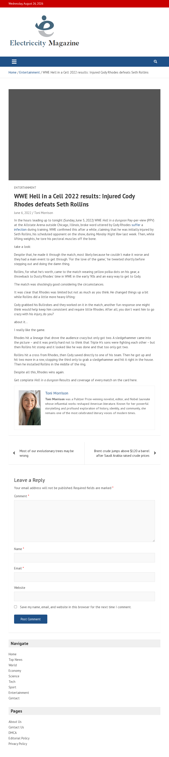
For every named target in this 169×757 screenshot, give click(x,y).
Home (13, 654)
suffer (136, 225)
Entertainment (25, 188)
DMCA (13, 733)
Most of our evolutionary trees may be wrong (47, 453)
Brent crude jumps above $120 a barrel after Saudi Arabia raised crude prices (121, 453)
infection (20, 229)
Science (14, 676)
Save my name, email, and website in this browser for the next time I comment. (75, 607)
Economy (15, 671)
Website (19, 588)
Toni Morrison (43, 213)
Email (19, 568)
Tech (12, 682)
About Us (15, 722)
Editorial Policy (19, 738)
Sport (12, 687)
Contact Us (16, 727)
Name (19, 549)
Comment (21, 496)
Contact (14, 698)
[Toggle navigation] (14, 62)
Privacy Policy (18, 744)
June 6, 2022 (22, 213)
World (13, 665)
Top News (15, 660)
